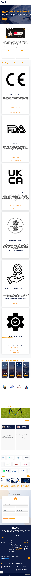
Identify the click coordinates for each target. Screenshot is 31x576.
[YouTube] (18, 535)
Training (24, 549)
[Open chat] (29, 558)
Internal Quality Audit (26, 548)
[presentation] (26, 420)
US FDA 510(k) (18, 544)
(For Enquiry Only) (21, 563)
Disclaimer (11, 575)
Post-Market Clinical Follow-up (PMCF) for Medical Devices (11, 540)
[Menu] (29, 1)
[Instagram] (14, 535)
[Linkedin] (16, 535)
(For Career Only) (21, 566)
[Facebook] (12, 535)
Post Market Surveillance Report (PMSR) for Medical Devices (12, 543)
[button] (15, 505)
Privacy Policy (3, 575)
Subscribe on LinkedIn (5, 558)
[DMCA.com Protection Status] (27, 574)
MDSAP (24, 545)
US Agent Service (18, 547)
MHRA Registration (26, 540)
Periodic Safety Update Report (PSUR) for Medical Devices (12, 545)
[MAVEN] (3, 1)
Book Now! (4, 375)
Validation (25, 550)
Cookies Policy (7, 575)
